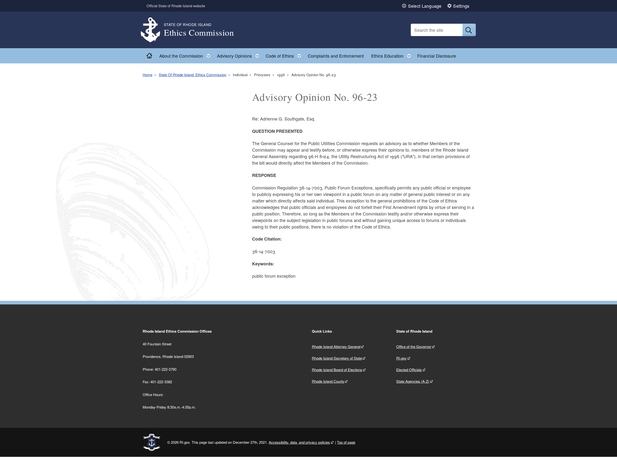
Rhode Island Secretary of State (337, 358)
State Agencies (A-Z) (412, 381)
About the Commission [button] (186, 54)
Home (147, 74)
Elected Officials (409, 369)
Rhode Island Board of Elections (337, 369)
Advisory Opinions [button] (239, 54)
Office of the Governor (413, 346)
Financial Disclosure (436, 56)
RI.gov (401, 358)
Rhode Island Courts (328, 381)
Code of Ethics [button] (285, 54)
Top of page (346, 442)
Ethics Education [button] (392, 54)
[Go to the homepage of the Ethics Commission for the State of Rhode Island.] (153, 30)
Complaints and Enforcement (336, 56)
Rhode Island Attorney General (336, 346)
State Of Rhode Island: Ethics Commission (192, 74)
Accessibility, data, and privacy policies (299, 442)
